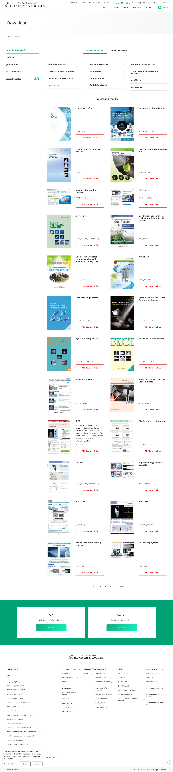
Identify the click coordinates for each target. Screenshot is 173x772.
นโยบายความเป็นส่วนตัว (153, 695)
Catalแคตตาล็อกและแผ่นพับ (69, 693)
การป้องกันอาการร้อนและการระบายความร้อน (22, 732)
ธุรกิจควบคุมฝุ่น (99, 707)
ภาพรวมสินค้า (12, 682)
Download (66, 688)
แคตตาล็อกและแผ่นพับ (16, 50)
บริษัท (83, 3)
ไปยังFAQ (51, 628)
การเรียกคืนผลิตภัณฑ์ (154, 688)
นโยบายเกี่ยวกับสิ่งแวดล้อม (127, 690)
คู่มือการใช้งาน (12, 64)
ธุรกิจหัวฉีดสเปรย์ (99, 673)
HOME (9, 36)
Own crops (136, 87)
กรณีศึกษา (10, 57)
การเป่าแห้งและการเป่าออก (16, 744)
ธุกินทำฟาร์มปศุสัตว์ (100, 699)
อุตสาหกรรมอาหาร (13, 694)
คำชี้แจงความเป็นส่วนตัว (155, 703)
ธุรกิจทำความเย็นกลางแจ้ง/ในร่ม (103, 683)
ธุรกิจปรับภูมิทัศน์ (99, 703)
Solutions (11, 669)
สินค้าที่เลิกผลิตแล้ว (98, 85)
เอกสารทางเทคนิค (68, 677)
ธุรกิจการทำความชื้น (100, 677)
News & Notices (94, 3)
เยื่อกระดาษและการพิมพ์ (15, 698)
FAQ (105, 3)
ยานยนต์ (10, 711)
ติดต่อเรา (122, 628)
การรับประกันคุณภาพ (125, 694)
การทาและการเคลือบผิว (15, 740)
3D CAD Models (13, 71)
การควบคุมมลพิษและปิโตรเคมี (17, 702)
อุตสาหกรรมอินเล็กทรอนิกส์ (16, 690)
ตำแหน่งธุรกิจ (122, 682)
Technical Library (70, 669)
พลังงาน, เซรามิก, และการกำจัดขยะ (19, 715)
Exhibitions (150, 682)
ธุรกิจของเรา (73, 3)
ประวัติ (120, 677)
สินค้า (9, 675)
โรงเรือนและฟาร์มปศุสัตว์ (15, 719)
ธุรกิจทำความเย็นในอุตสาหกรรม (100, 689)
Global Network (123, 686)
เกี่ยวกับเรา (121, 673)
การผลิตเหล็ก (11, 707)
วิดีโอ (64, 682)
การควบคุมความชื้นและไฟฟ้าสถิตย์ (19, 727)
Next (122, 586)
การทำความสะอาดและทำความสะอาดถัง (20, 736)
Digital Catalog (67, 711)
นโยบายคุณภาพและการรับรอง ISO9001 (128, 700)
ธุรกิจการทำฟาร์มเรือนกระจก (103, 694)
